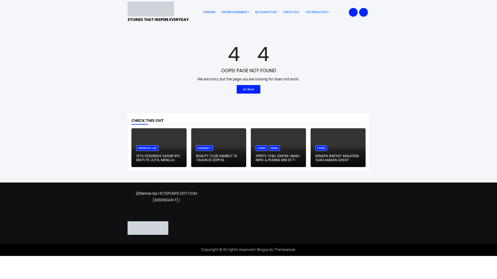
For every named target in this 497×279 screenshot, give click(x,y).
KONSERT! (204, 148)
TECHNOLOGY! (317, 12)
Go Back (248, 89)
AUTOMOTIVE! (266, 12)
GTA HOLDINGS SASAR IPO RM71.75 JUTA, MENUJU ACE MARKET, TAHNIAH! (158, 160)
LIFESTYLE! (291, 12)
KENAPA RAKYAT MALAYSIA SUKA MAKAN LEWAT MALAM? (337, 160)
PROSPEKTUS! (147, 148)
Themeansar (284, 249)
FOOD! (261, 148)
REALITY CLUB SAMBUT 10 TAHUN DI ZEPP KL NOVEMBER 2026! (216, 160)
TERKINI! (210, 12)
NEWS (274, 148)
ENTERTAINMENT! (236, 12)
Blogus (262, 249)
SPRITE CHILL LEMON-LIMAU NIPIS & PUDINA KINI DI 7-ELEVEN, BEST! (278, 160)
